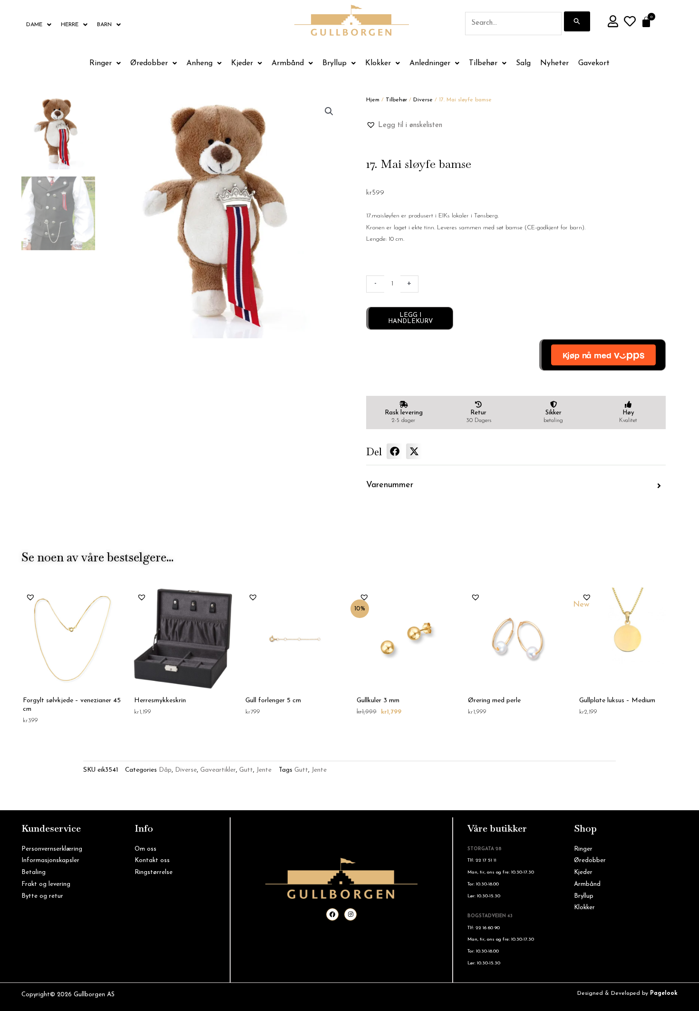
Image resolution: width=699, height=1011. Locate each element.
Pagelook (664, 993)
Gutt (246, 770)
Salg (523, 63)
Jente (264, 770)
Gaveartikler (218, 770)
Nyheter (554, 63)
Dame (34, 25)
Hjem (372, 100)
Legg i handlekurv (410, 318)
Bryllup (334, 63)
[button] (329, 111)
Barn (104, 25)
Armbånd (288, 63)
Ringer (100, 63)
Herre (69, 25)
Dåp (165, 770)
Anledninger (429, 63)
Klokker (378, 63)
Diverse (423, 100)
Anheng (199, 63)
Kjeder (242, 63)
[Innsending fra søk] (577, 21)
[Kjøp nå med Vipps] (602, 355)
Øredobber (149, 63)
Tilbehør (483, 63)
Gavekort (594, 63)
